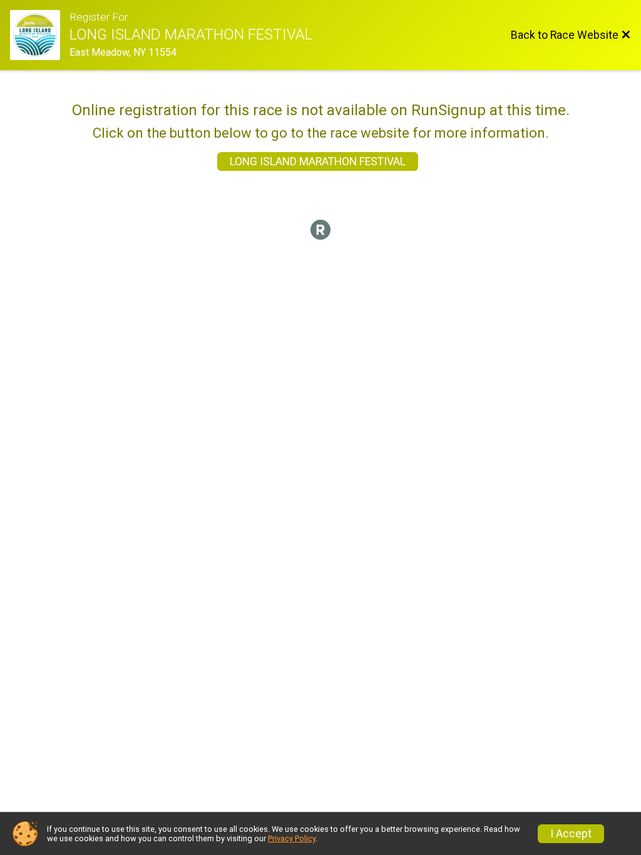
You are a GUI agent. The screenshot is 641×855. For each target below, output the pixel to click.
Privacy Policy (291, 838)
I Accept (571, 833)
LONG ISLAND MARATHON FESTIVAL (318, 161)
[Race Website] (39, 35)
